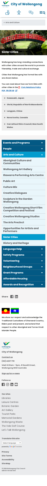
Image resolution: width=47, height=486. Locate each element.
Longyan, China (14, 111)
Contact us (7, 357)
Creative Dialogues (15, 193)
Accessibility (8, 459)
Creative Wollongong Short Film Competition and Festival (22, 209)
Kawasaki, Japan (15, 98)
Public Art (9, 181)
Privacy (5, 452)
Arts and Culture (13, 22)
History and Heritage (16, 243)
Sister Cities (10, 237)
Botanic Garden (10, 406)
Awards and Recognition (18, 284)
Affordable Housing (15, 278)
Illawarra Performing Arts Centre (23, 175)
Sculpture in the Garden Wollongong (17, 200)
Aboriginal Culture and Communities (17, 162)
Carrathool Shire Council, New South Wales (25, 126)
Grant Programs (13, 272)
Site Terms (7, 455)
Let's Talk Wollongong (13, 429)
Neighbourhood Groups (17, 266)
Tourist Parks (8, 414)
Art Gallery (7, 410)
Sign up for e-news (11, 373)
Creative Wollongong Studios (21, 216)
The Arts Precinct (13, 222)
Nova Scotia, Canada (17, 117)
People (7, 148)
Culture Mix (10, 187)
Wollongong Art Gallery (17, 169)
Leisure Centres (10, 402)
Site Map (6, 463)
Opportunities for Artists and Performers (21, 230)
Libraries (6, 398)
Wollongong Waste (12, 421)
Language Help (12, 249)
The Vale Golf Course (13, 425)
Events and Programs (16, 142)
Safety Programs (13, 255)
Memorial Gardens (12, 418)
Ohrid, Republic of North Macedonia (24, 104)
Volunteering (11, 260)
